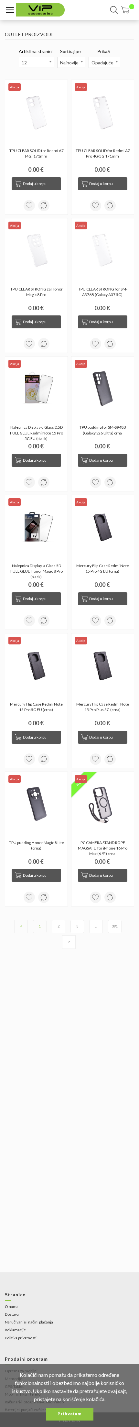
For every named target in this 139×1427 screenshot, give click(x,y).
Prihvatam (70, 1413)
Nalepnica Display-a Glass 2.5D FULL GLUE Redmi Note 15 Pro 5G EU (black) (37, 433)
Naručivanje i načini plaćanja (29, 1322)
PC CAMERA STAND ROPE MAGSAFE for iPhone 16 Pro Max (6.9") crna (103, 848)
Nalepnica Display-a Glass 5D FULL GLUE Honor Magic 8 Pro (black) (36, 571)
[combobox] (36, 62)
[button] (128, 10)
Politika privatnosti (21, 1337)
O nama (11, 1306)
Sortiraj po (70, 51)
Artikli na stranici (35, 51)
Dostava (12, 1314)
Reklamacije (15, 1329)
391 (115, 926)
